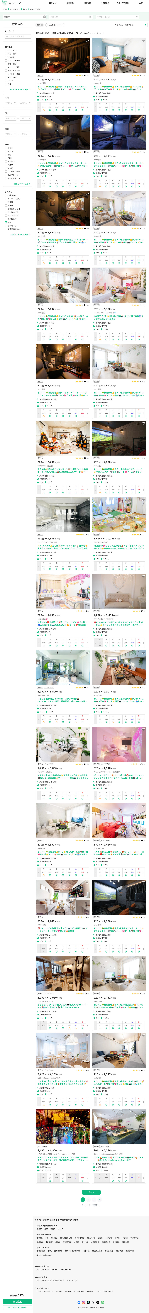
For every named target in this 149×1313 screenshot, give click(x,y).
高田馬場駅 (106, 1242)
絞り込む (17, 1301)
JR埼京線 (119, 1251)
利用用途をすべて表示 (19, 89)
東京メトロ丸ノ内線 (44, 1255)
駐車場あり (12, 225)
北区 (46, 1229)
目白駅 (100, 1238)
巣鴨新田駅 (67, 1242)
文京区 (60, 1229)
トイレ (10, 148)
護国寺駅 (125, 1242)
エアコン (11, 151)
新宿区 (53, 1229)
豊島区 (39, 1229)
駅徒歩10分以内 (14, 229)
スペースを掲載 (123, 3)
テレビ (10, 168)
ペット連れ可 (13, 215)
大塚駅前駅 (95, 1242)
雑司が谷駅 (91, 1238)
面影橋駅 (85, 1242)
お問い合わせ (108, 1291)
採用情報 (90, 1291)
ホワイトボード (14, 178)
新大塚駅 (116, 1242)
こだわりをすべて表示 (19, 234)
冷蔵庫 (10, 165)
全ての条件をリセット (17, 1307)
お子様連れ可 (13, 212)
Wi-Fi (10, 158)
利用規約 (59, 1291)
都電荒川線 (41, 1251)
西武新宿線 (129, 1251)
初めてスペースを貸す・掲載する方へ (50, 1280)
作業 (9, 84)
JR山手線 (86, 1251)
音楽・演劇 (12, 77)
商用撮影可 (12, 219)
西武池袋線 (109, 1251)
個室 (9, 222)
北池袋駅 (109, 1238)
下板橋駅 (40, 1242)
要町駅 (117, 1238)
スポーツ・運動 (14, 67)
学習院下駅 (134, 1238)
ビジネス (11, 57)
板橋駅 (57, 1242)
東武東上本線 (97, 1251)
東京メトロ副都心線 (72, 1251)
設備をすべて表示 (21, 183)
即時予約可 (12, 195)
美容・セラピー (14, 70)
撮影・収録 (12, 53)
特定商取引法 (70, 1291)
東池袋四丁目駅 (66, 1238)
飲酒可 (10, 202)
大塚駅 (76, 1242)
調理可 (10, 205)
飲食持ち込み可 (14, 209)
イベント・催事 (14, 74)
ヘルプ (140, 3)
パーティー (12, 50)
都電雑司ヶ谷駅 (42, 1238)
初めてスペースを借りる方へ (47, 1269)
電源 (9, 154)
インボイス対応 (14, 198)
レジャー (11, 80)
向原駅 (125, 1238)
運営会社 (80, 1291)
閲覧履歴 (87, 3)
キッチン (11, 161)
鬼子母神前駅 (79, 1238)
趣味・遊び (12, 64)
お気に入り (105, 3)
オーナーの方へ (72, 1280)
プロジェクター (14, 171)
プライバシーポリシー (45, 1291)
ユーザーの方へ (66, 1269)
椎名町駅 (49, 1242)
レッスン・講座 (14, 60)
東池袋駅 (54, 1238)
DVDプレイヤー (14, 175)
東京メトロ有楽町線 (55, 1251)
